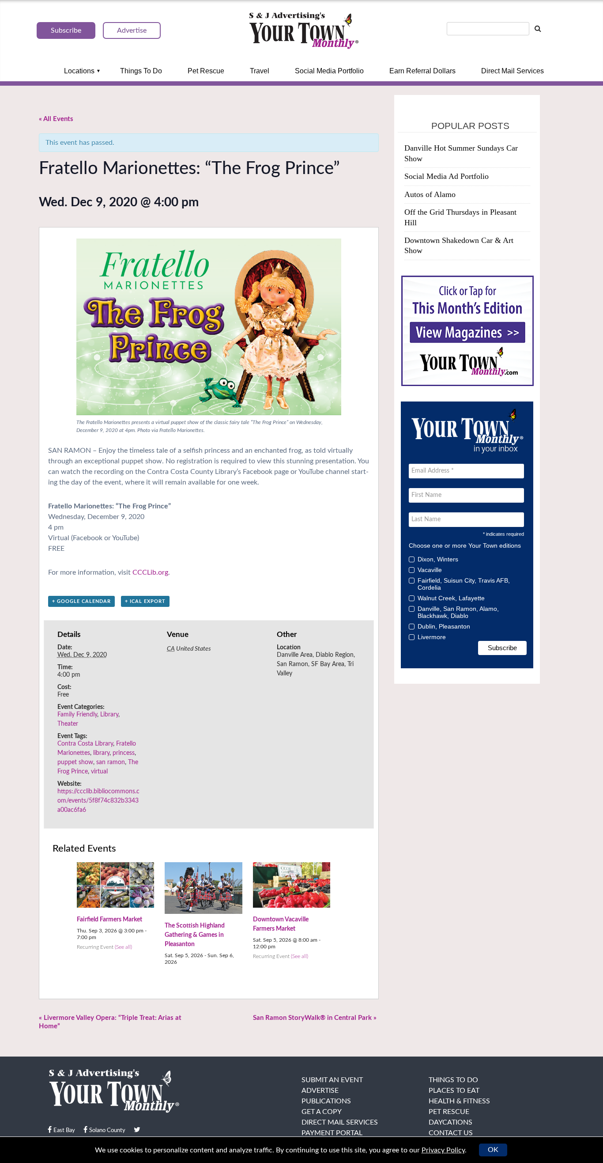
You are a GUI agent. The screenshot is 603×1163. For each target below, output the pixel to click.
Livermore (432, 636)
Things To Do (141, 71)
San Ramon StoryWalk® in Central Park (315, 1018)
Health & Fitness (459, 1101)
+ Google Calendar (81, 601)
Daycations (450, 1122)
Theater (67, 724)
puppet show (75, 762)
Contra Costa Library (85, 744)
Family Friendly (77, 715)
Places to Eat (454, 1090)
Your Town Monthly (304, 31)
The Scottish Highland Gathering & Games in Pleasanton (195, 935)
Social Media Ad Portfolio (446, 176)
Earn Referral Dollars (422, 71)
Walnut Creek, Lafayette (451, 598)
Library (109, 715)
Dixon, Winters (438, 559)
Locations (79, 71)
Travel (259, 71)
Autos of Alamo (430, 194)
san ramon (110, 762)
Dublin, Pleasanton (444, 626)
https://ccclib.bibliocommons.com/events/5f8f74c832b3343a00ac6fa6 (98, 800)
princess (124, 753)
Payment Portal (332, 1132)
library (101, 753)
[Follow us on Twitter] (137, 1129)
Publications (326, 1101)
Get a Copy (322, 1111)
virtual (99, 772)
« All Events (56, 119)
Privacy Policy (443, 1150)
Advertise (320, 1090)
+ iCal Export (145, 601)
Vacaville (430, 569)
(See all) (123, 947)
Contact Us (451, 1132)
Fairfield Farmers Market (109, 920)
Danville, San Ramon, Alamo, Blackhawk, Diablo (458, 612)
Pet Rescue (206, 71)
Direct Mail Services (512, 71)
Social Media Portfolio (329, 71)
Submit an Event (332, 1079)
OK (493, 1149)
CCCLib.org (150, 572)
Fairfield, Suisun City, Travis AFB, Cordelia (464, 584)
